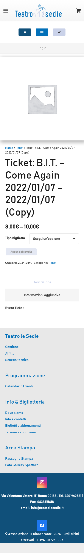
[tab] (42, 282)
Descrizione (42, 282)
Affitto (9, 353)
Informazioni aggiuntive (42, 295)
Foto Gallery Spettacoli (22, 465)
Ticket (19, 147)
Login (42, 48)
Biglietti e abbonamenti (23, 425)
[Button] (25, 32)
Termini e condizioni (20, 432)
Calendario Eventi (19, 386)
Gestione (12, 347)
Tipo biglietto (15, 238)
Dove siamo (14, 412)
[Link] (38, 10)
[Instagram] (42, 482)
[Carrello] (78, 10)
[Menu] (6, 10)
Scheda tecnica (17, 360)
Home (9, 147)
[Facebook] (42, 525)
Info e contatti (15, 419)
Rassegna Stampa (19, 458)
